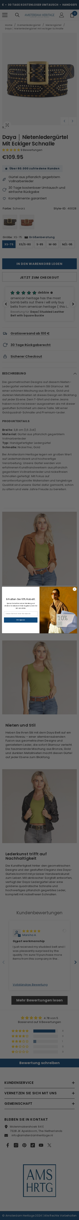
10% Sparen (20, 620)
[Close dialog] (74, 589)
